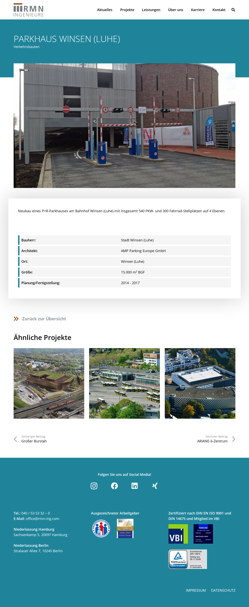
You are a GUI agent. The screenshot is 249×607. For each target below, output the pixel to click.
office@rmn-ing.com (42, 518)
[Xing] (155, 486)
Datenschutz (223, 590)
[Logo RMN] (29, 10)
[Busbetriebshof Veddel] (49, 383)
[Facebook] (114, 486)
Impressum (196, 590)
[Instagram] (94, 486)
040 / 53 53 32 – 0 (35, 513)
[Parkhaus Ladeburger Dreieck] (200, 383)
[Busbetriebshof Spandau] (124, 383)
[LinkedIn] (134, 486)
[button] (233, 9)
